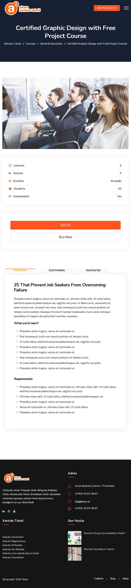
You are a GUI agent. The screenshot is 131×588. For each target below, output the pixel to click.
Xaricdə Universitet (12, 537)
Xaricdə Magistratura (13, 541)
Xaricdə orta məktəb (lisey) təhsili (20, 553)
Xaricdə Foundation (13, 557)
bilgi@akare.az (82, 501)
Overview (20, 270)
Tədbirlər (98, 578)
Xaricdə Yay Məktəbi (13, 549)
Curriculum (57, 270)
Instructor (93, 270)
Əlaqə (125, 578)
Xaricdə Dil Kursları (12, 545)
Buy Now (65, 237)
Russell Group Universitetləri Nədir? (104, 533)
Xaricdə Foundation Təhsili (99, 549)
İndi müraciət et (106, 8)
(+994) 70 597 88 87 (86, 493)
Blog (112, 578)
